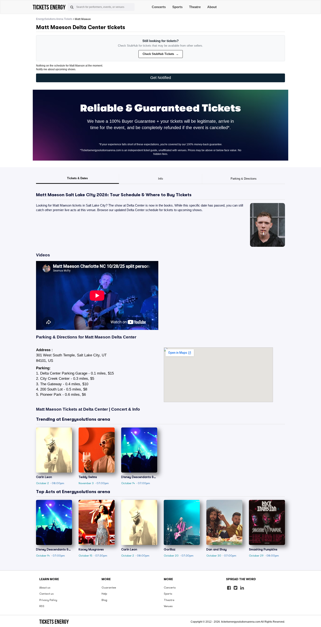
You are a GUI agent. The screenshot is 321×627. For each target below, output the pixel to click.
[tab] (77, 179)
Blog (104, 600)
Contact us (46, 593)
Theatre (195, 7)
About (212, 7)
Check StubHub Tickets (161, 54)
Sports (177, 7)
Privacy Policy (48, 600)
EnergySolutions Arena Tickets (54, 19)
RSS (41, 606)
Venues (168, 606)
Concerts (159, 7)
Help (104, 593)
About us (44, 587)
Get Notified (160, 77)
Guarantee (109, 587)
